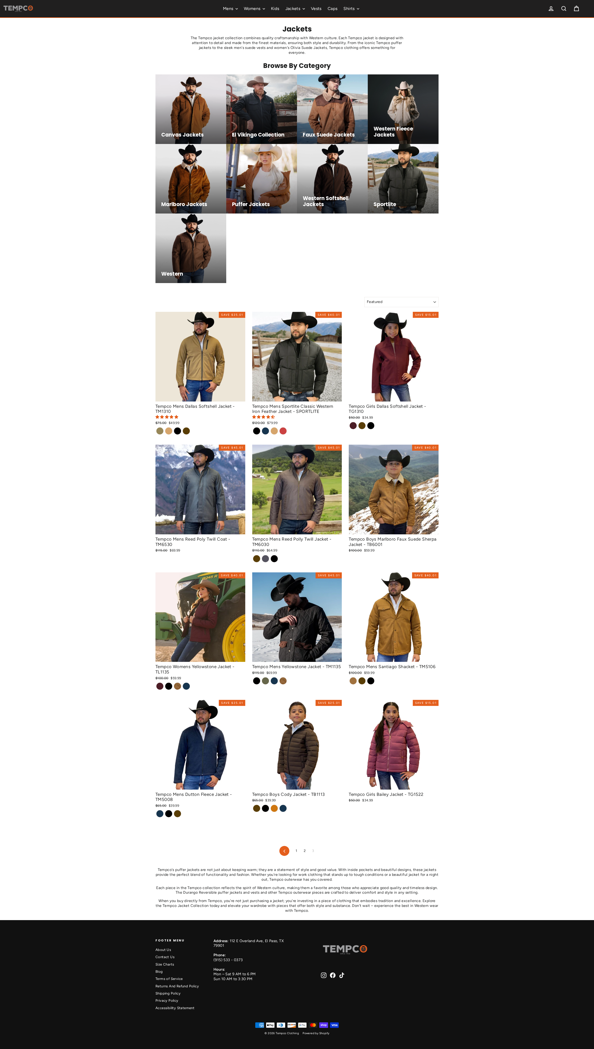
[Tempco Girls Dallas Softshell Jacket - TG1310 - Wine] (353, 425)
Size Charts (164, 964)
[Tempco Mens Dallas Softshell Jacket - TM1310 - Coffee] (159, 430)
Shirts (349, 8)
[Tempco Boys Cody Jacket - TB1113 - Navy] (283, 808)
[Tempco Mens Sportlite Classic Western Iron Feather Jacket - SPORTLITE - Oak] (274, 430)
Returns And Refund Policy (177, 986)
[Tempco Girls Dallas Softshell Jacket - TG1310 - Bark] (361, 425)
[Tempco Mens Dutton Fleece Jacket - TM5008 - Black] (168, 813)
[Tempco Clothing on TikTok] (342, 975)
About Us (163, 950)
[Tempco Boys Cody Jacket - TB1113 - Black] (265, 808)
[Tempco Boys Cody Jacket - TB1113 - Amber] (274, 808)
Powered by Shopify (316, 1033)
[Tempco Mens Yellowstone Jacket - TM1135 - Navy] (274, 680)
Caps (333, 8)
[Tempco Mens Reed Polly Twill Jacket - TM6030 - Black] (274, 558)
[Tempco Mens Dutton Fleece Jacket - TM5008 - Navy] (159, 813)
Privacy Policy (166, 1000)
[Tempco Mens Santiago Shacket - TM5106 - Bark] (361, 680)
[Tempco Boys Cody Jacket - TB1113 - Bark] (256, 808)
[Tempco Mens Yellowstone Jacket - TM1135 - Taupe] (265, 680)
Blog (159, 971)
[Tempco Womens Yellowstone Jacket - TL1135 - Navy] (186, 686)
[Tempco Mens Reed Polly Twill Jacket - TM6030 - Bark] (256, 558)
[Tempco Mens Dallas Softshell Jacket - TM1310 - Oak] (168, 430)
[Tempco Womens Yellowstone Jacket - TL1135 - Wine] (159, 686)
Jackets (293, 8)
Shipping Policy (168, 993)
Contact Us (164, 957)
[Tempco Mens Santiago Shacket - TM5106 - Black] (370, 680)
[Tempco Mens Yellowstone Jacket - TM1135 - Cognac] (283, 680)
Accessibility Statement (174, 1008)
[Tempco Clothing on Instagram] (323, 975)
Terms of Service (169, 979)
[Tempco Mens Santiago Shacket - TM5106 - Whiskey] (353, 680)
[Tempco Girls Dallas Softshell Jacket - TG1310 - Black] (370, 425)
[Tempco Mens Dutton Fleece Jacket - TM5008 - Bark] (177, 813)
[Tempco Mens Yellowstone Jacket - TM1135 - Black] (256, 680)
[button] (167, 417)
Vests (316, 8)
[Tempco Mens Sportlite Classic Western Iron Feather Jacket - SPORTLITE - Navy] (265, 430)
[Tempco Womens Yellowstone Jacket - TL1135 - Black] (168, 686)
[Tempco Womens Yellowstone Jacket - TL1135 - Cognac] (177, 686)
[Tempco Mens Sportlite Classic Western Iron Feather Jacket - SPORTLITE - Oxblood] (283, 430)
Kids (275, 8)
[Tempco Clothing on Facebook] (333, 975)
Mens (228, 8)
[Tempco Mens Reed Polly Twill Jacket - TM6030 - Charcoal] (265, 558)
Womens (252, 8)
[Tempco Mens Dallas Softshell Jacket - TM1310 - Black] (177, 430)
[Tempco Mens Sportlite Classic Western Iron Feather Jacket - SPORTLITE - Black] (256, 430)
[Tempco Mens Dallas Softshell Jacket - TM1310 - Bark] (186, 430)
